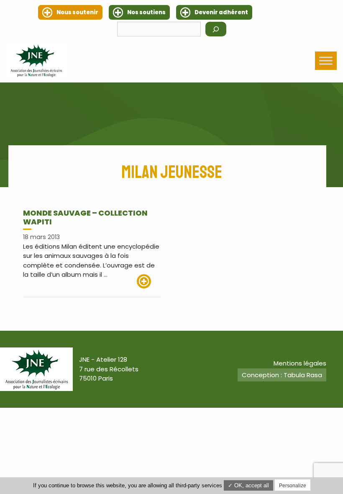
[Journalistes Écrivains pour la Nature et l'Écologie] (36, 60)
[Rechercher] (215, 29)
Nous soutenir (77, 12)
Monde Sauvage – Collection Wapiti (85, 217)
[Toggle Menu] (326, 60)
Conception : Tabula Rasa (282, 374)
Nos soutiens (146, 12)
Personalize (292, 486)
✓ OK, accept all (248, 485)
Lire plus (149, 281)
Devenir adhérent (221, 12)
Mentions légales (300, 363)
